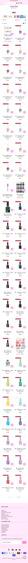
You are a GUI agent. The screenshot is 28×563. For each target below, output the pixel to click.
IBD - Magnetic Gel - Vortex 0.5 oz (8, 175)
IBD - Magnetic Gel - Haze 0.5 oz (20, 156)
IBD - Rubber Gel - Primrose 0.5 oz (20, 488)
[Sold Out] (12, 34)
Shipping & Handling (5, 524)
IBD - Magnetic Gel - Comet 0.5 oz (8, 136)
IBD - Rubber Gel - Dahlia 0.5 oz (20, 469)
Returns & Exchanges (5, 526)
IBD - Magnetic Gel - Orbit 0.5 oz (20, 136)
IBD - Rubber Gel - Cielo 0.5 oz (20, 410)
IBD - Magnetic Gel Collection (7, 39)
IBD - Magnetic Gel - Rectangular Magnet (8, 195)
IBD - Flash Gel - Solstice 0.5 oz (20, 332)
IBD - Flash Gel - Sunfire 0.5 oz (20, 293)
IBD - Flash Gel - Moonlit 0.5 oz (8, 351)
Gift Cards (3, 513)
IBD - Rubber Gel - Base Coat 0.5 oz (7, 371)
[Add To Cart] (24, 34)
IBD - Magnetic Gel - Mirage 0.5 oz (8, 78)
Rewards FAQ (3, 531)
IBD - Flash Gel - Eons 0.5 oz (8, 312)
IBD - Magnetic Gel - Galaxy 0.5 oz (20, 39)
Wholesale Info (4, 511)
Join (24, 542)
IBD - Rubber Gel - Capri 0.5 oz (7, 429)
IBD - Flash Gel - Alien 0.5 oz (8, 234)
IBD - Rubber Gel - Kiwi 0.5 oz (8, 390)
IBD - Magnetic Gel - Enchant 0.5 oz (8, 117)
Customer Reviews (4, 529)
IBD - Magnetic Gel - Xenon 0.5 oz (8, 58)
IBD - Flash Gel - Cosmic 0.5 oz (20, 214)
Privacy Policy (3, 517)
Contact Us (3, 532)
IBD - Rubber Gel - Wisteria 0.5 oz (8, 449)
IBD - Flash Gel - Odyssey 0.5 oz (20, 312)
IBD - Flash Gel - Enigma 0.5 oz (20, 254)
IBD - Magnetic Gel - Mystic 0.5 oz (20, 117)
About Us (3, 510)
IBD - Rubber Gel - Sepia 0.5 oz (7, 488)
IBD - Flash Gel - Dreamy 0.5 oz (8, 332)
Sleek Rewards (4, 528)
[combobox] (10, 3)
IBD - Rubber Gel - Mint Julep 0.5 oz (20, 371)
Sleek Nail (12, 558)
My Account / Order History (6, 512)
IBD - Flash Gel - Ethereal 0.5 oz (8, 293)
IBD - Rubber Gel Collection (20, 351)
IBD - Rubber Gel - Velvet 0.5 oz (8, 469)
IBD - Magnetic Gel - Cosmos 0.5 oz (20, 97)
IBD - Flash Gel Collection (20, 195)
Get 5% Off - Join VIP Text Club (6, 516)
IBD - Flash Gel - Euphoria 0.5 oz (8, 214)
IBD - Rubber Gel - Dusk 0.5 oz (20, 429)
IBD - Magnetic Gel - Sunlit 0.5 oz (8, 97)
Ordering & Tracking (4, 527)
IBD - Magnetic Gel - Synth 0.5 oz (20, 78)
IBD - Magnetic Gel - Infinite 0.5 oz (8, 156)
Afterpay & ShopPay (4, 515)
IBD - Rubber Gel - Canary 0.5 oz (8, 410)
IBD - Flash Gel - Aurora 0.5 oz (20, 273)
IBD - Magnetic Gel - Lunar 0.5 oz (20, 175)
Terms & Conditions (4, 518)
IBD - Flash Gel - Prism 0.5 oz (8, 273)
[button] (25, 557)
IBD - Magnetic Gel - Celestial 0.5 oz (20, 58)
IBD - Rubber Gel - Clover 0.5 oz (20, 390)
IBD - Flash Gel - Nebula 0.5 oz (7, 254)
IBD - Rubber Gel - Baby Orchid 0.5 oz (20, 449)
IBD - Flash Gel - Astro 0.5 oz (20, 234)
